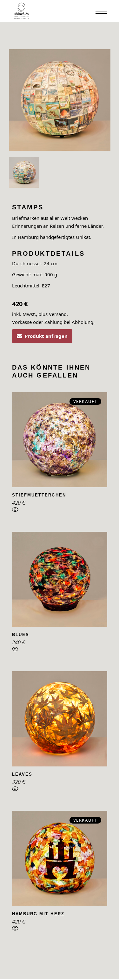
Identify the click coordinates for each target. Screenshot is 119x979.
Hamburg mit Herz (38, 913)
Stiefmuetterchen (39, 495)
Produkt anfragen (46, 336)
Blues (20, 634)
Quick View (15, 511)
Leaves (22, 774)
